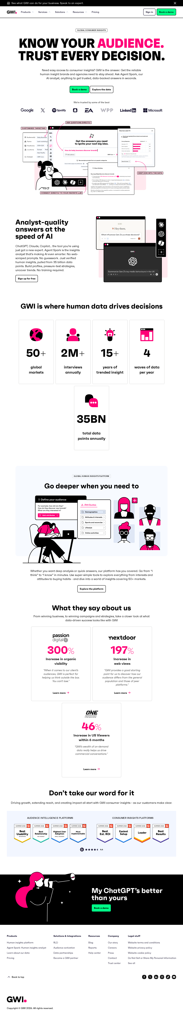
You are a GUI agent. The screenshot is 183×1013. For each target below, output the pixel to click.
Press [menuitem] (111, 952)
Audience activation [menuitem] (64, 947)
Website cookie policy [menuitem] (139, 952)
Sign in (149, 12)
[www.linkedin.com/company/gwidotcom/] (156, 977)
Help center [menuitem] (94, 952)
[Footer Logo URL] (17, 999)
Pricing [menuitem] (95, 12)
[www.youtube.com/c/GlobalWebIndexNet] (174, 977)
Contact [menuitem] (112, 958)
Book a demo (166, 12)
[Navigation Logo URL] (12, 12)
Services (42, 12)
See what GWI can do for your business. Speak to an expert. (47, 3)
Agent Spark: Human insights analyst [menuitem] (26, 947)
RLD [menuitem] (55, 942)
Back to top (18, 977)
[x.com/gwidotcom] (150, 977)
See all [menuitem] (131, 963)
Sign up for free (26, 278)
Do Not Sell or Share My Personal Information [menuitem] (152, 958)
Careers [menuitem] (112, 947)
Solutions (60, 12)
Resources (78, 12)
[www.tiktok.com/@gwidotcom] (168, 977)
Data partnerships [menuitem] (63, 952)
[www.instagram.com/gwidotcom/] (162, 977)
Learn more (59, 692)
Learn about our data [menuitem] (18, 952)
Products (26, 12)
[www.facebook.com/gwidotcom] (144, 977)
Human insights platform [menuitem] (20, 942)
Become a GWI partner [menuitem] (65, 958)
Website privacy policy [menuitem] (140, 947)
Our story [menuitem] (113, 942)
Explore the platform (91, 588)
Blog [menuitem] (90, 942)
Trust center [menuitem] (114, 963)
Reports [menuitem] (92, 947)
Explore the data (101, 89)
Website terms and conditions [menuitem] (144, 942)
